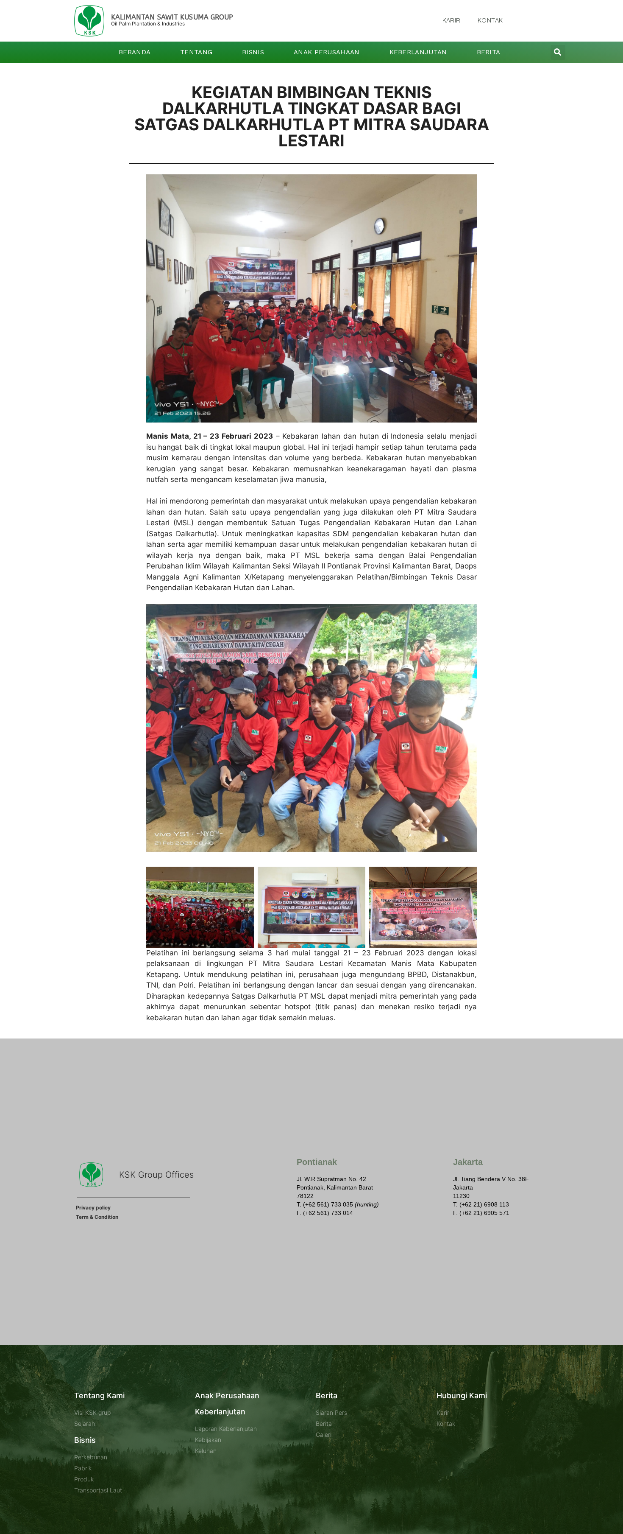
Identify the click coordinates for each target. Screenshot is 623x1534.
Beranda (134, 52)
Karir (451, 20)
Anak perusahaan (327, 52)
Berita (489, 52)
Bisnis (253, 52)
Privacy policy (93, 1207)
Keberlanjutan (418, 52)
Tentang (196, 52)
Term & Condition (97, 1217)
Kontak (490, 20)
